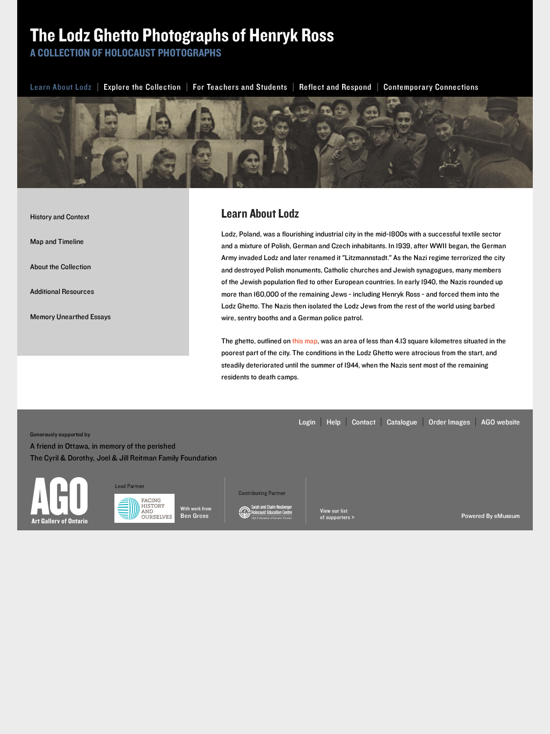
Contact (363, 422)
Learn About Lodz (61, 87)
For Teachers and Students (240, 87)
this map (304, 340)
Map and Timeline (57, 241)
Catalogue (402, 422)
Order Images (449, 422)
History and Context (59, 216)
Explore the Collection (142, 87)
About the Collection (60, 266)
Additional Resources (62, 291)
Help (334, 422)
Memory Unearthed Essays (70, 316)
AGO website (500, 422)
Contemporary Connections (431, 87)
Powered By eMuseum (490, 516)
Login (307, 422)
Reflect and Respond (335, 87)
